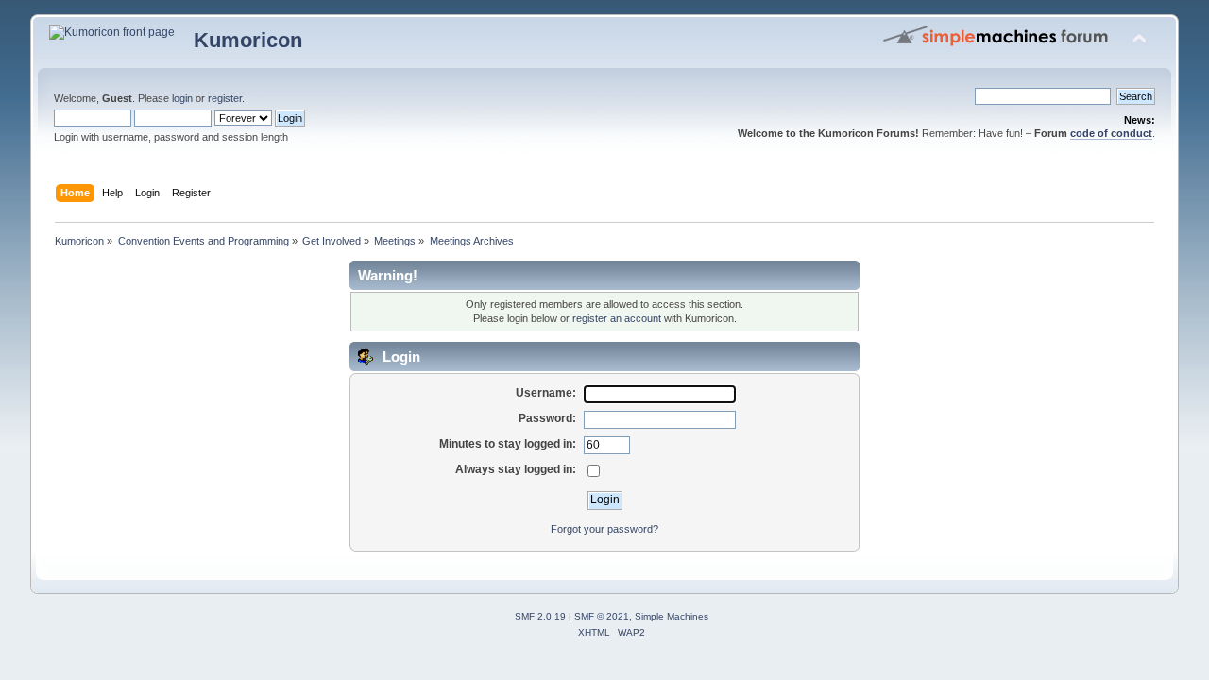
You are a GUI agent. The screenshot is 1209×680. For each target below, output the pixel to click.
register (225, 98)
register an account (616, 318)
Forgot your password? (604, 529)
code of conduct (1111, 133)
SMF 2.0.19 (540, 616)
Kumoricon (248, 40)
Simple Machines (671, 616)
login (182, 98)
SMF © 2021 (601, 616)
